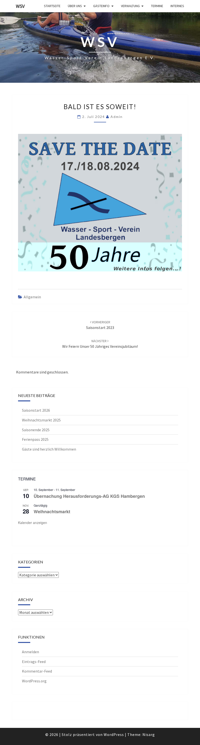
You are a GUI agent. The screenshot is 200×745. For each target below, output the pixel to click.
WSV (20, 6)
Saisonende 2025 (36, 429)
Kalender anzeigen (32, 522)
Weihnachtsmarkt (52, 511)
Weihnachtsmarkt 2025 (41, 420)
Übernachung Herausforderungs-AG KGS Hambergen (89, 496)
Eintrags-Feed (34, 661)
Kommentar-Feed (37, 671)
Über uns (75, 6)
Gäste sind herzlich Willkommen (49, 449)
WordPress (114, 734)
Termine (157, 6)
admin (116, 117)
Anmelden (30, 651)
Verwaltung (130, 6)
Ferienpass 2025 (35, 439)
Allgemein (32, 296)
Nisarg (148, 734)
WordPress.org (34, 680)
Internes (177, 6)
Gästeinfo (101, 6)
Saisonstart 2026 (36, 410)
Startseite (52, 6)
